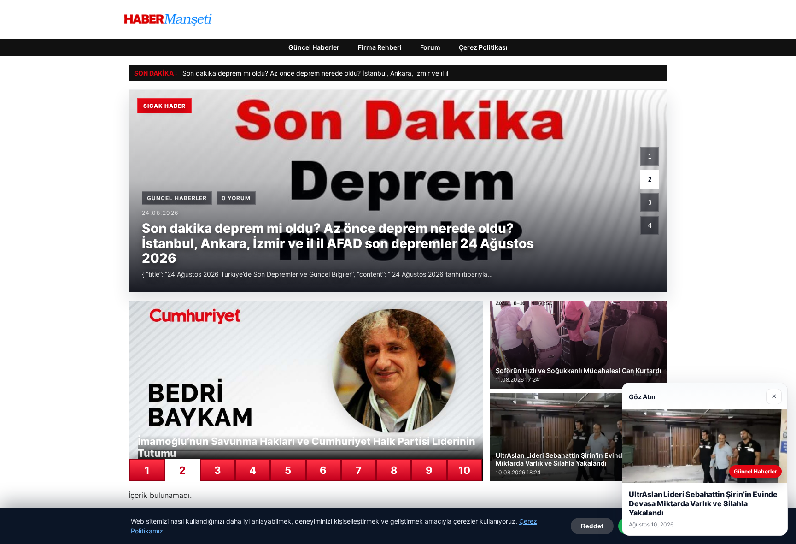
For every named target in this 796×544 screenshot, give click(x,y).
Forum (430, 47)
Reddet (592, 526)
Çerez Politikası (483, 47)
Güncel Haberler (313, 47)
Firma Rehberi (380, 47)
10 (464, 470)
